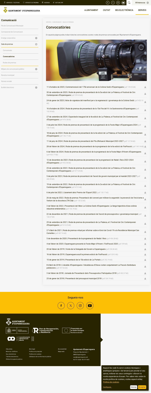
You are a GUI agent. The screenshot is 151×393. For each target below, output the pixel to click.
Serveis (48, 22)
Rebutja (133, 387)
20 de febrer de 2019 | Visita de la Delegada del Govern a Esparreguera (82, 249)
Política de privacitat (35, 351)
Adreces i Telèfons (13, 2)
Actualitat (59, 2)
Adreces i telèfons (11, 351)
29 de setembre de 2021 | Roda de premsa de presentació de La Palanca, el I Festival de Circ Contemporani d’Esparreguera (91, 223)
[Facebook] (107, 2)
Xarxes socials (6, 81)
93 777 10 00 (77, 359)
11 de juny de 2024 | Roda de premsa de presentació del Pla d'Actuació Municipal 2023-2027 (91, 141)
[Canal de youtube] (123, 2)
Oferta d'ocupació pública (14, 359)
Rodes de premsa (9, 63)
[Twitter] (113, 2)
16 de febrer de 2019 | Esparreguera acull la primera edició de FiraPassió (82, 254)
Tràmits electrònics (12, 356)
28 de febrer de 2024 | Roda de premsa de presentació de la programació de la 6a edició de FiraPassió (95, 146)
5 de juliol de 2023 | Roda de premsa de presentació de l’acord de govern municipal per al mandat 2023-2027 (93, 177)
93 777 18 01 (85, 359)
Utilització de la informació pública (40, 356)
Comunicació (56, 22)
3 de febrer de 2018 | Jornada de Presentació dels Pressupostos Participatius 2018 (87, 273)
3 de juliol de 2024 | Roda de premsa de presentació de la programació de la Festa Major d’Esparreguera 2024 (94, 126)
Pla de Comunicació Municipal (12, 26)
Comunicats (7, 50)
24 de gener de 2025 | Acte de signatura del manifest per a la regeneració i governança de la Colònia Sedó (95, 101)
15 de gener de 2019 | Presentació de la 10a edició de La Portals (79, 260)
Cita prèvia (9, 349)
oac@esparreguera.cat (80, 357)
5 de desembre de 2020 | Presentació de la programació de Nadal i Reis (82, 238)
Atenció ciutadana (31, 2)
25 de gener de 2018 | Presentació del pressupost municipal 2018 (80, 278)
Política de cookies (35, 354)
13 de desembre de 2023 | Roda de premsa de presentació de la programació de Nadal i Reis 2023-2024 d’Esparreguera (90, 161)
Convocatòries (9, 56)
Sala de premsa (68, 22)
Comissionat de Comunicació (12, 32)
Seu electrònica (11, 354)
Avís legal (32, 349)
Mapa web (61, 351)
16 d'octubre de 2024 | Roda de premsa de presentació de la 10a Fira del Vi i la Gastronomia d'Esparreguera (93, 109)
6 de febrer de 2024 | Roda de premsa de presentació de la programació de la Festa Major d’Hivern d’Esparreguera (94, 153)
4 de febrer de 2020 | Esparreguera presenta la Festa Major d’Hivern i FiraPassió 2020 (87, 244)
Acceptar (142, 387)
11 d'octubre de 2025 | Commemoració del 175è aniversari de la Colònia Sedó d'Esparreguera (91, 87)
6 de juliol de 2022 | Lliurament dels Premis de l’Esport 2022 (78, 192)
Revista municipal (7, 75)
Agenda (47, 2)
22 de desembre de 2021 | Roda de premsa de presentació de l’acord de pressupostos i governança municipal (94, 215)
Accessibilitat (62, 349)
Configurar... (107, 387)
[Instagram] (118, 2)
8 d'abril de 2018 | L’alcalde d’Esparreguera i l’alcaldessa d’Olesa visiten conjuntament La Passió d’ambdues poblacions (91, 266)
